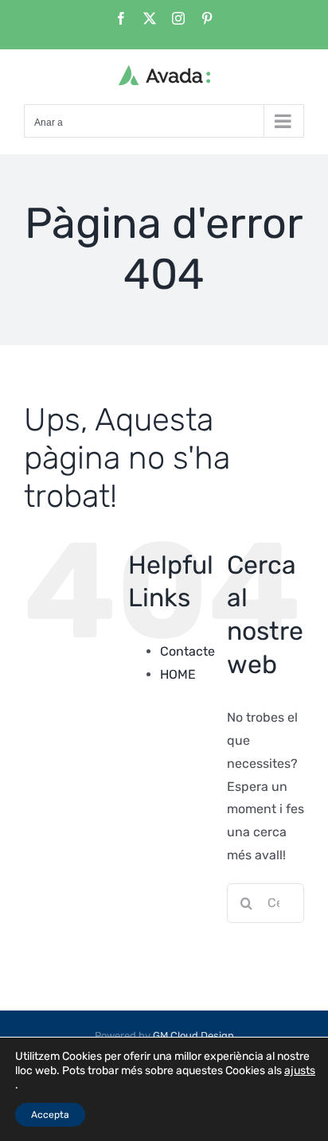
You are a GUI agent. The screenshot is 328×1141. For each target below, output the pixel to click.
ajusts (299, 1070)
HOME (178, 674)
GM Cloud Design (193, 1036)
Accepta (50, 1114)
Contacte (187, 651)
